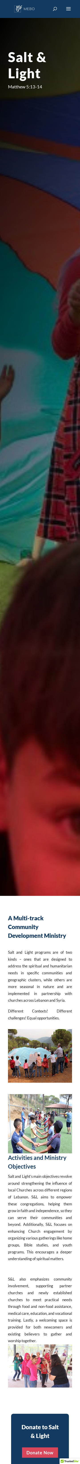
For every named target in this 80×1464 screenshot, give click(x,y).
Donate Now (40, 1452)
